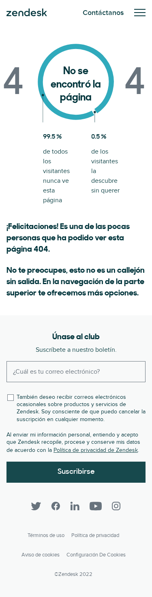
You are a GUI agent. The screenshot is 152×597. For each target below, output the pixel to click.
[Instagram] (116, 506)
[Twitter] (36, 506)
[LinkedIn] (75, 506)
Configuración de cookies (96, 555)
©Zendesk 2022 (73, 574)
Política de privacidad (95, 535)
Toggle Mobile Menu (140, 12)
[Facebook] (55, 506)
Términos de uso (46, 535)
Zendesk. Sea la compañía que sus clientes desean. (26, 13)
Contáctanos (103, 13)
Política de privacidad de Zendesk (96, 450)
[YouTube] (96, 506)
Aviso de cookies (40, 555)
